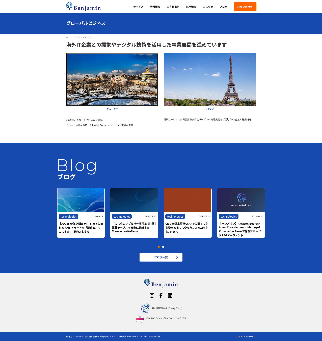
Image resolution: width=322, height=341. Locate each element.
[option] (164, 213)
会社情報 (155, 6)
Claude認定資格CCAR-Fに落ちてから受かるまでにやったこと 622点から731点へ (186, 228)
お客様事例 (173, 6)
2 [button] (163, 247)
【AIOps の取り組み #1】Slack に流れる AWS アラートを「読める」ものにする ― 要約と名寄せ (81, 228)
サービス (138, 6)
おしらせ (208, 6)
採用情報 (191, 6)
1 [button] (159, 247)
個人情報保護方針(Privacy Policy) (167, 308)
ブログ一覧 (161, 257)
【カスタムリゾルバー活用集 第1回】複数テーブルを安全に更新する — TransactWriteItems (134, 227)
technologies (68, 216)
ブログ (223, 6)
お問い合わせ (244, 6)
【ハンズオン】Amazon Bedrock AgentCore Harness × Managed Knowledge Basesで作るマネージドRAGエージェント (240, 229)
